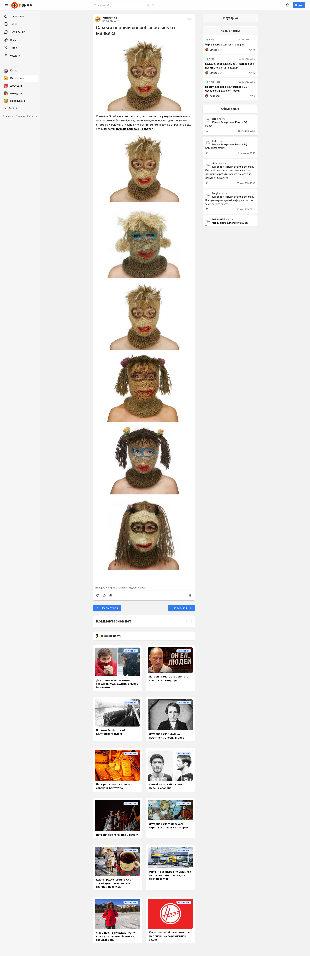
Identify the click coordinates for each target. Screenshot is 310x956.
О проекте (8, 116)
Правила (20, 116)
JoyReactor (216, 50)
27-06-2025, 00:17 (111, 21)
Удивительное (137, 587)
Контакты (32, 116)
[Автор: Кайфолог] (110, 595)
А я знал (123, 587)
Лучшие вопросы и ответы (134, 128)
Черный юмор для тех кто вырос (224, 44)
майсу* (209, 125)
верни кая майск (215, 147)
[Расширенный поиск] (147, 5)
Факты (114, 587)
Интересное (110, 17)
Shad (215, 163)
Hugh (215, 193)
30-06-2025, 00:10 (247, 40)
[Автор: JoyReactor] (206, 49)
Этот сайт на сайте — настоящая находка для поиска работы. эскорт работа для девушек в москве (229, 174)
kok (214, 141)
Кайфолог (215, 96)
